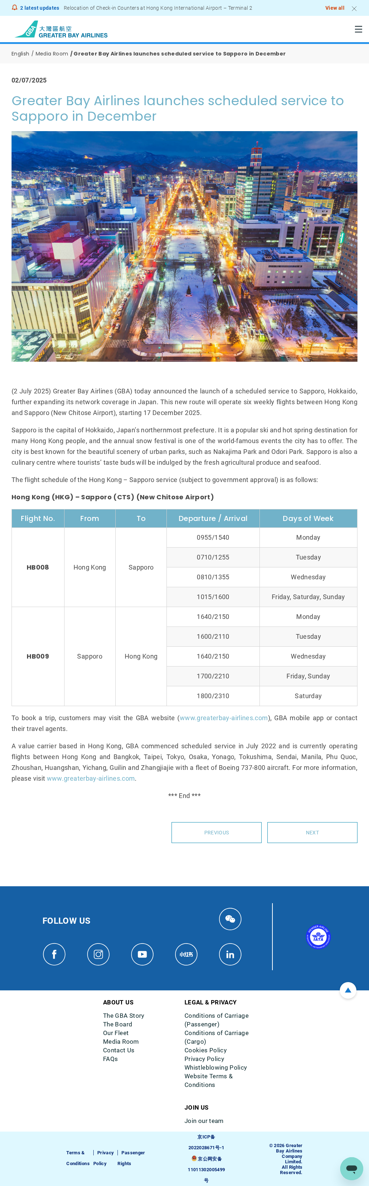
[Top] (348, 990)
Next (312, 832)
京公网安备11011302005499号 (206, 1169)
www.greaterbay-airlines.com (224, 718)
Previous (216, 832)
